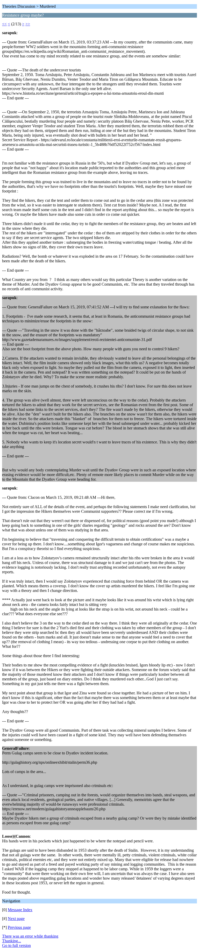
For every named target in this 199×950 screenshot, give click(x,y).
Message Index (20, 910)
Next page (16, 918)
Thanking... (11, 941)
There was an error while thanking (30, 936)
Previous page (19, 927)
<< (4, 24)
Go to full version (16, 945)
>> (27, 24)
